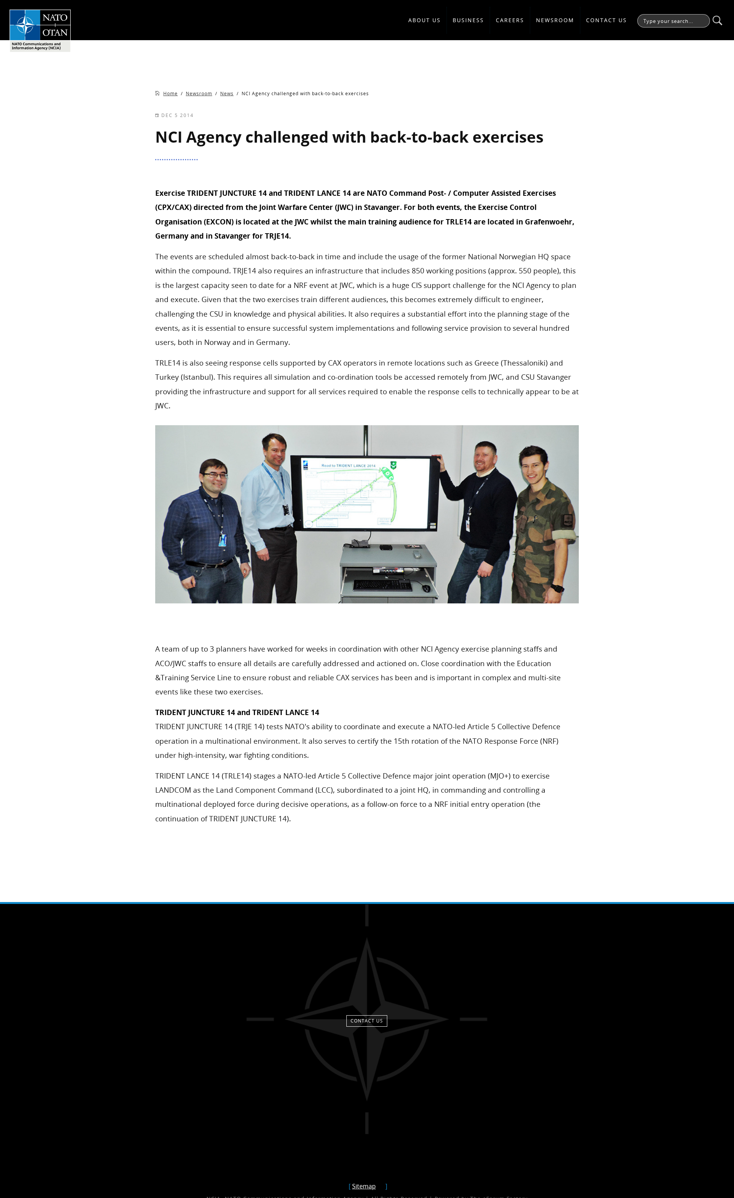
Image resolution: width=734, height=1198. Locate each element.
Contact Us (606, 20)
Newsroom (555, 20)
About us (424, 20)
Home (170, 93)
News (227, 93)
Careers (510, 20)
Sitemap (364, 1186)
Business (468, 20)
